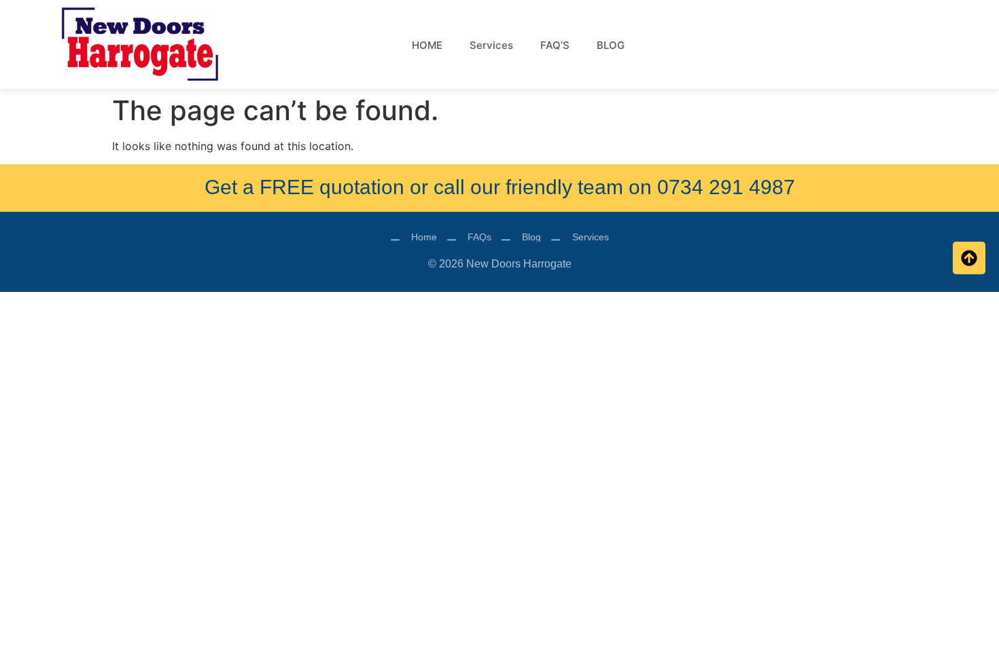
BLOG (611, 45)
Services (491, 45)
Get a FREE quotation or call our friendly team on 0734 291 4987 (500, 187)
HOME (427, 45)
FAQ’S (554, 45)
